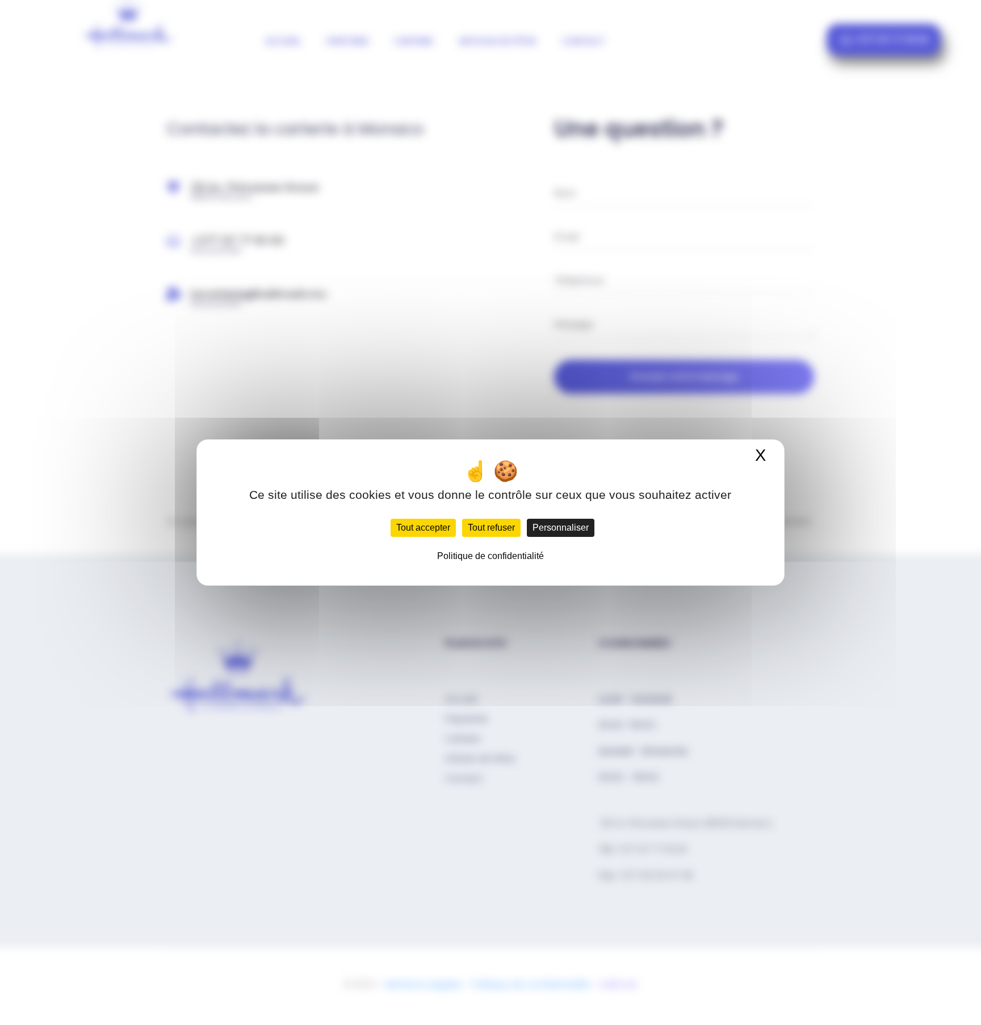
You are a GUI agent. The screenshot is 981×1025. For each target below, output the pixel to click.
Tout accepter (423, 527)
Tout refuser (491, 527)
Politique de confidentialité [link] (490, 556)
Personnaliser (561, 527)
